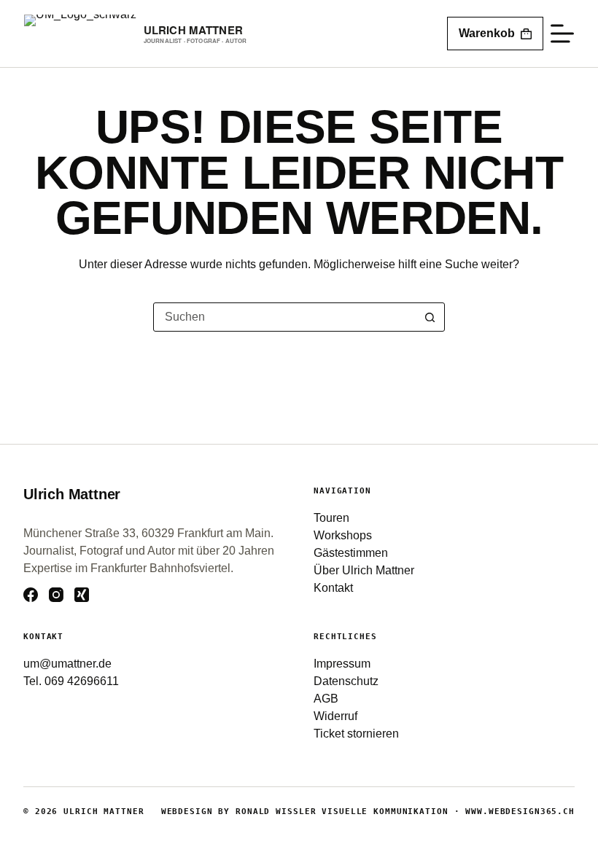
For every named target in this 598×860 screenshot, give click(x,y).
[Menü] (562, 33)
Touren (331, 518)
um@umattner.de (67, 663)
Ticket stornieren (356, 733)
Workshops (343, 535)
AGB (326, 698)
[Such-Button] (430, 317)
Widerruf (335, 716)
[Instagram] (56, 594)
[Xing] (81, 594)
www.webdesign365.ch (520, 811)
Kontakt (333, 588)
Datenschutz (346, 681)
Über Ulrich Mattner (364, 570)
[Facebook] (30, 594)
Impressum (342, 663)
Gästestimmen (351, 553)
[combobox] (285, 317)
